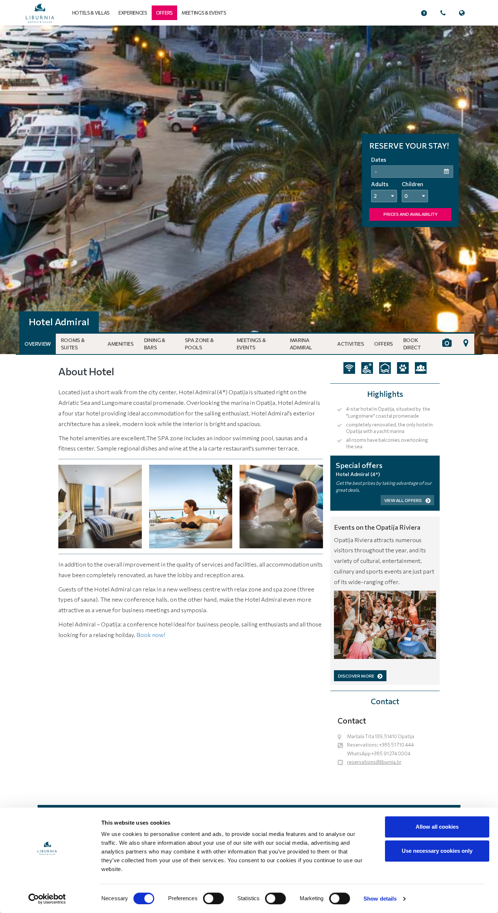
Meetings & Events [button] (251, 343)
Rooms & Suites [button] (73, 343)
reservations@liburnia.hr (374, 762)
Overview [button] (37, 344)
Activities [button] (350, 344)
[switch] (213, 898)
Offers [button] (383, 344)
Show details (380, 898)
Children (412, 184)
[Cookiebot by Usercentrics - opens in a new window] (47, 898)
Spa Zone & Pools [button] (199, 343)
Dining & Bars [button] (155, 343)
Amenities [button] (120, 344)
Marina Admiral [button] (301, 343)
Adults (379, 184)
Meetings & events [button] (204, 13)
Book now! (150, 634)
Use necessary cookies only (437, 851)
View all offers (403, 500)
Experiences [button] (132, 13)
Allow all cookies (437, 827)
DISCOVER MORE (356, 675)
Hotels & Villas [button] (91, 13)
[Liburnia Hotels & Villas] (40, 13)
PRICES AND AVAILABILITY (410, 213)
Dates (378, 159)
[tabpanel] (249, 190)
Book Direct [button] (412, 343)
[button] (164, 12)
